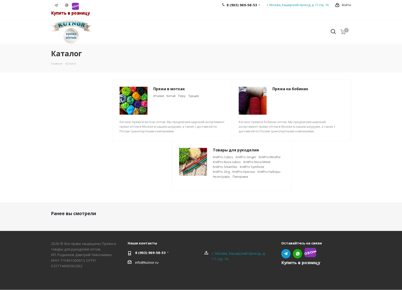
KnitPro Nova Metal (256, 162)
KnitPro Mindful (269, 157)
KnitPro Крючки (243, 172)
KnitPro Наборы (269, 172)
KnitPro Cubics (223, 157)
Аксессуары (221, 176)
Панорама (240, 176)
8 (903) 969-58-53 (150, 252)
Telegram (56, 5)
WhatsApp (66, 5)
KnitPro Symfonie (252, 167)
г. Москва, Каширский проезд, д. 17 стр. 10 (297, 5)
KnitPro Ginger (246, 157)
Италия (158, 96)
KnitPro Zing (221, 172)
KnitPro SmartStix (225, 167)
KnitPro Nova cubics (227, 162)
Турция (193, 96)
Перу (182, 96)
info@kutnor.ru (146, 262)
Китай (171, 96)
